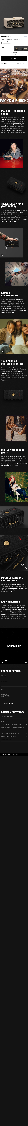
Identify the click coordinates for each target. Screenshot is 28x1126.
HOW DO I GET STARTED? (7, 716)
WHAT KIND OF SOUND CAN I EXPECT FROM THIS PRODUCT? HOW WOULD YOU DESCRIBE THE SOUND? (12, 729)
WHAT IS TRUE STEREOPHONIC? (8, 736)
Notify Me (14, 58)
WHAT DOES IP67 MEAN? (6, 739)
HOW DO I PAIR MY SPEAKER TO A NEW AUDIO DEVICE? (11, 720)
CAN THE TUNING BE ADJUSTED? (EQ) (10, 733)
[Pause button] (2, 101)
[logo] (5, 6)
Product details (6, 43)
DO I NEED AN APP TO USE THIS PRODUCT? (11, 724)
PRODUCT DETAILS (8, 703)
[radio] (16, 48)
